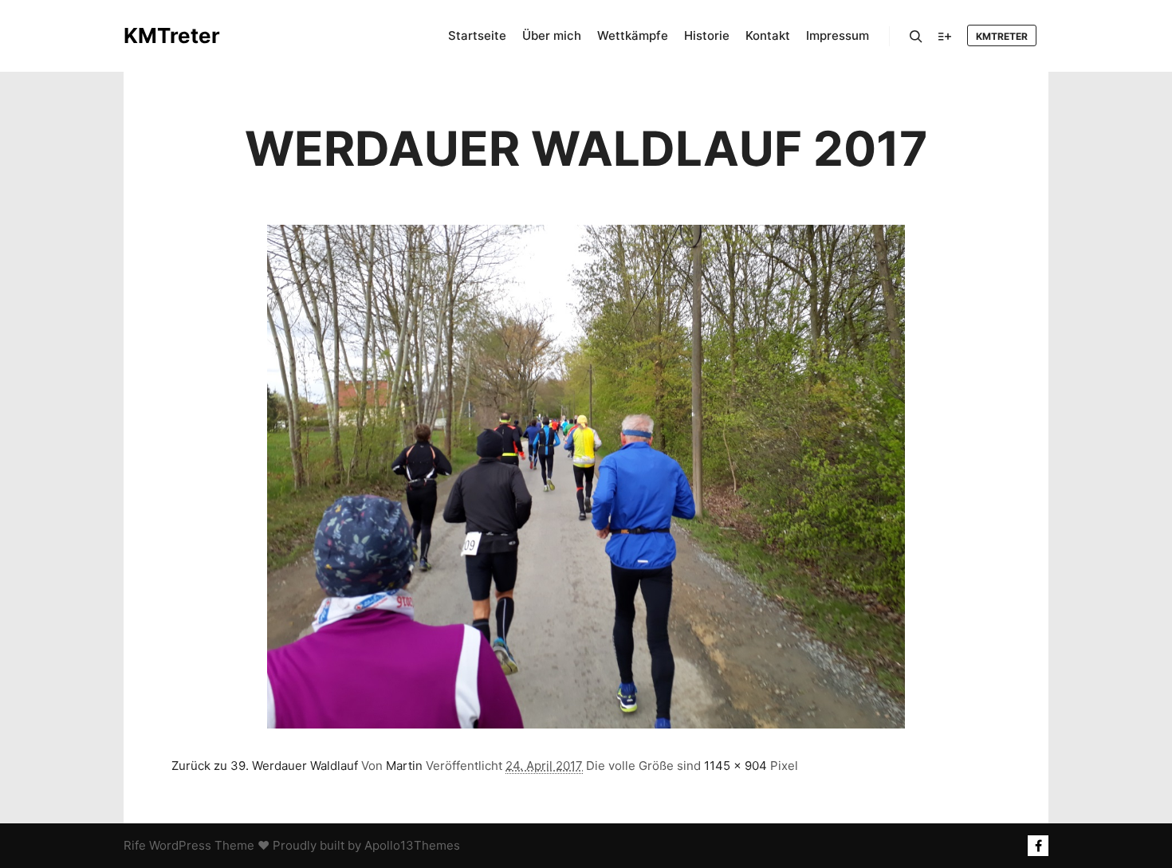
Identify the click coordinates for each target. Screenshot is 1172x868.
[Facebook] (1038, 845)
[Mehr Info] (944, 36)
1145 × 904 (735, 765)
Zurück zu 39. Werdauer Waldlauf (264, 765)
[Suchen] (916, 36)
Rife (135, 845)
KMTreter (172, 35)
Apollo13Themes (412, 845)
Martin (404, 765)
